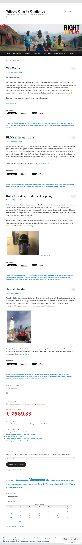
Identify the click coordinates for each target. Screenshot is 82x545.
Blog (8, 53)
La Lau (54, 275)
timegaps (69, 125)
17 (73, 196)
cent (43, 374)
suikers (21, 279)
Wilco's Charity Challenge (25, 11)
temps (46, 125)
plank (18, 125)
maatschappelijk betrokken (19, 484)
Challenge (23, 123)
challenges (34, 123)
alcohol (39, 374)
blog (35, 184)
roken (12, 378)
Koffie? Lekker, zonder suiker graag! (29, 196)
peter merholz (15, 186)
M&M (15, 376)
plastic (8, 378)
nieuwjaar (45, 376)
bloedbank (30, 184)
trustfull (35, 279)
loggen (52, 184)
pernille (12, 277)
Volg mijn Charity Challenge (16, 464)
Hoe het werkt (17, 53)
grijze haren (58, 123)
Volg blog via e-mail (13, 451)
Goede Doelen (65, 480)
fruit (35, 275)
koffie (44, 275)
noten (8, 277)
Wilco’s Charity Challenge (15, 527)
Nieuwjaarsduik (53, 376)
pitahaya (18, 277)
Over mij (71, 53)
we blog (50, 186)
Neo (12, 125)
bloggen (39, 184)
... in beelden (10, 480)
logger (57, 184)
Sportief (59, 483)
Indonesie (67, 374)
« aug (19, 521)
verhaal (67, 484)
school (33, 186)
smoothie (18, 378)
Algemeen (16, 123)
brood (32, 275)
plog (25, 186)
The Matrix (13, 68)
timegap (63, 125)
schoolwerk (29, 125)
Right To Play (44, 277)
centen (47, 374)
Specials (27, 53)
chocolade (53, 374)
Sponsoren (37, 53)
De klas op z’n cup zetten (20, 432)
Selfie (52, 484)
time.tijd (57, 125)
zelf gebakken (49, 279)
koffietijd (49, 275)
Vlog (46, 186)
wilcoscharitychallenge (13, 434)
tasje (32, 378)
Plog (21, 184)
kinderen (69, 123)
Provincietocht (32, 484)
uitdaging (23, 275)
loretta (59, 275)
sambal (50, 277)
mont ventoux (37, 376)
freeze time (47, 123)
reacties (62, 186)
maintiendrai (22, 376)
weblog (55, 186)
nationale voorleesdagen (66, 184)
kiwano (39, 275)
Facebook (60, 374)
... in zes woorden (21, 480)
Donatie (58, 480)
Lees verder (11, 103)
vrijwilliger (41, 279)
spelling (38, 186)
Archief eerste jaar (59, 53)
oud (15, 125)
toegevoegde (28, 279)
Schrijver (56, 277)
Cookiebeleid (45, 542)
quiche (29, 186)
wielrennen (38, 378)
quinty (37, 277)
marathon (64, 275)
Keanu (64, 123)
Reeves (23, 125)
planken (27, 277)
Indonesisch (10, 376)
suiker (17, 279)
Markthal (70, 275)
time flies (52, 125)
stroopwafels (10, 279)
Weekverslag (16, 487)
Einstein (40, 123)
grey (52, 123)
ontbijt (8, 186)
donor (47, 184)
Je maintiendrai (16, 289)
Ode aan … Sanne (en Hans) (33, 439)
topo (43, 186)
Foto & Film (47, 53)
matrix (8, 125)
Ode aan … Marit (29, 434)
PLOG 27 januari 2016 (20, 137)
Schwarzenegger (39, 125)
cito (44, 184)
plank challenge (67, 376)
